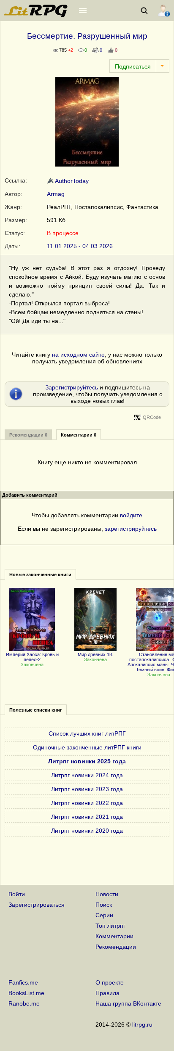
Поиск (103, 904)
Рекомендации (115, 946)
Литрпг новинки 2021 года (87, 816)
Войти (16, 894)
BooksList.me (26, 993)
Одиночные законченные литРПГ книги (87, 747)
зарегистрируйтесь (131, 528)
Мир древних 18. (95, 654)
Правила (107, 993)
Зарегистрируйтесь (71, 387)
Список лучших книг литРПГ (87, 733)
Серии (104, 915)
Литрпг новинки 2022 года (87, 803)
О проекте (109, 982)
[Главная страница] (36, 14)
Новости (106, 894)
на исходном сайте (78, 354)
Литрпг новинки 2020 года (87, 830)
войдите (131, 515)
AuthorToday (71, 180)
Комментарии (114, 936)
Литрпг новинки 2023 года (87, 789)
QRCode (152, 417)
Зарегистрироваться (36, 904)
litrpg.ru (142, 1024)
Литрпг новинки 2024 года (87, 775)
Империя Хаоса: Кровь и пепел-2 (32, 657)
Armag (56, 194)
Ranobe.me (24, 1003)
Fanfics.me (23, 982)
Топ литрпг (110, 925)
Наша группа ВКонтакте (128, 1003)
